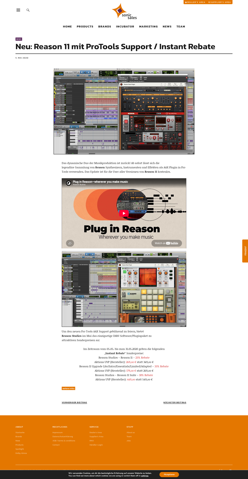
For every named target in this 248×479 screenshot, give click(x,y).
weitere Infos (68, 388)
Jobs (129, 440)
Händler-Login (96, 444)
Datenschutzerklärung (63, 436)
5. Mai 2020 (22, 57)
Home (67, 26)
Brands (104, 26)
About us (131, 432)
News (167, 26)
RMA (92, 440)
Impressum (58, 432)
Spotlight (20, 449)
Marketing (148, 26)
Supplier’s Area (221, 2)
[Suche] (28, 10)
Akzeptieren (169, 474)
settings (144, 476)
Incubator (125, 26)
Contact (56, 444)
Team (181, 26)
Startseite (20, 432)
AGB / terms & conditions (64, 440)
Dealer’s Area (196, 2)
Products (85, 26)
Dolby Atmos (21, 453)
